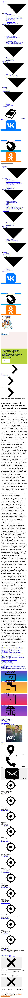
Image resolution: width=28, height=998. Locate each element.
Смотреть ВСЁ (4, 721)
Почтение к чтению (10, 20)
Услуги (7, 38)
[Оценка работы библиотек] (7, 724)
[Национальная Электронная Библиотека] (10, 652)
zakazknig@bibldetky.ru (6, 949)
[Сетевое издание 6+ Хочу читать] (9, 660)
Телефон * (23, 970)
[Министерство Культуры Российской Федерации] (12, 647)
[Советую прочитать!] (6, 656)
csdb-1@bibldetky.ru (5, 795)
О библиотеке (9, 40)
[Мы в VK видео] (11, 140)
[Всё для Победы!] (5, 723)
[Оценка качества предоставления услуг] (10, 655)
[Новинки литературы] (6, 662)
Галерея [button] (5, 87)
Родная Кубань (9, 74)
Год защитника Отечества (12, 23)
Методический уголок (11, 41)
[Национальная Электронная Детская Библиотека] (12, 653)
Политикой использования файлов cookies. (11, 995)
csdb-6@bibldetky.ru (5, 872)
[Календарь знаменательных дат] (8, 665)
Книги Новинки (10, 60)
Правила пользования (11, 36)
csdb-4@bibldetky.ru (5, 841)
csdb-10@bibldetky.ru (5, 918)
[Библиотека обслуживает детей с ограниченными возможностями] (14, 667)
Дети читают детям (10, 22)
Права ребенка (9, 105)
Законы (7, 103)
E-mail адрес (16, 971)
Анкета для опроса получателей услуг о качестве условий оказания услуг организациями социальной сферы (15, 43)
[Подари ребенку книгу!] (7, 663)
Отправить (15, 975)
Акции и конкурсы (10, 15)
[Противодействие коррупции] (8, 669)
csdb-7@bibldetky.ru (5, 887)
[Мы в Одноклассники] (11, 161)
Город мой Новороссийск (12, 75)
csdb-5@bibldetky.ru (5, 856)
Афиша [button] (5, 13)
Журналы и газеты (10, 57)
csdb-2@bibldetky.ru (5, 810)
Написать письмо (19, 779)
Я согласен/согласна (5, 996)
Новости (5, 2)
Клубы (4, 61)
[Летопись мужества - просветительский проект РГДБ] (13, 668)
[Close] (11, 962)
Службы (8, 104)
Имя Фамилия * (4, 970)
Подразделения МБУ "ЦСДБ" (13, 37)
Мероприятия (9, 14)
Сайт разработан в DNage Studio (8, 956)
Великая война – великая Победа (13, 17)
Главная (5, 1)
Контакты (5, 106)
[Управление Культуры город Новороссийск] (11, 650)
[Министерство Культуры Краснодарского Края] (12, 649)
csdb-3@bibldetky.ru (5, 825)
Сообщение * (16, 973)
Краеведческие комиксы (11, 77)
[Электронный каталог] (6, 661)
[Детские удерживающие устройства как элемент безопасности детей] (14, 658)
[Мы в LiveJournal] (11, 151)
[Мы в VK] (11, 130)
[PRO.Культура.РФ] (5, 651)
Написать (6, 360)
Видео (7, 88)
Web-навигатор (6, 90)
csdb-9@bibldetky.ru (5, 934)
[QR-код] (3, 742)
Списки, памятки (10, 59)
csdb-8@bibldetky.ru (5, 903)
